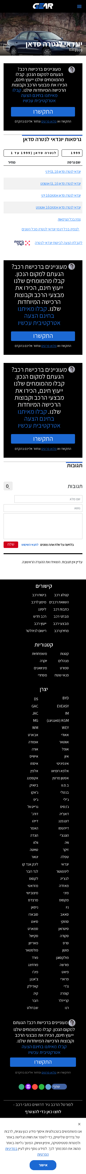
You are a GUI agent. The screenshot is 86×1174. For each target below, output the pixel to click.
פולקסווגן (62, 957)
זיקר (66, 849)
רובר (35, 1000)
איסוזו (34, 763)
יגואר (35, 856)
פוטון (65, 950)
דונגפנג (63, 820)
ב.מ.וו (65, 785)
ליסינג (42, 609)
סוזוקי (65, 921)
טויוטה (34, 849)
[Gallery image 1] (6, 47)
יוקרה (43, 660)
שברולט (32, 1007)
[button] (59, 1086)
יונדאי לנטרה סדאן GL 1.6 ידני (63, 171)
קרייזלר (64, 1000)
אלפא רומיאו (60, 770)
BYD (65, 698)
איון (66, 756)
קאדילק (32, 986)
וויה (67, 842)
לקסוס (33, 878)
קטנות (64, 653)
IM (67, 713)
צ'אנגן (34, 979)
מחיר (12, 162)
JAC (35, 713)
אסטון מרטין (61, 778)
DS (36, 698)
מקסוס (64, 900)
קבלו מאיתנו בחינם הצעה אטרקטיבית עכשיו (35, 95)
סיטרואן (64, 928)
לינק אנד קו (30, 864)
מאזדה (64, 885)
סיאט (34, 921)
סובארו (33, 914)
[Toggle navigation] (79, 6)
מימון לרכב (38, 602)
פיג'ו (35, 971)
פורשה (64, 964)
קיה (35, 993)
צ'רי (66, 986)
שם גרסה (74, 162)
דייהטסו (64, 828)
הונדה (34, 835)
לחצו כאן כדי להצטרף (43, 1111)
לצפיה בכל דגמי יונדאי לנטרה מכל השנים (50, 229)
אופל (65, 749)
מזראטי (33, 885)
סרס (66, 943)
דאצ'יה (64, 813)
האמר (34, 828)
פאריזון (33, 943)
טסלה (65, 856)
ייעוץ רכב (40, 623)
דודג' (35, 813)
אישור (43, 1165)
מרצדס (33, 900)
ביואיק (34, 785)
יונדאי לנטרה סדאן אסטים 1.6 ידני (61, 195)
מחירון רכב (61, 630)
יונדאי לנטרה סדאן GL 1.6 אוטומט (60, 183)
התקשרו (43, 111)
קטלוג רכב (61, 594)
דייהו (35, 820)
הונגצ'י (64, 835)
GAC (35, 706)
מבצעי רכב (61, 623)
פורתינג (33, 964)
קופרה (64, 993)
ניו (67, 907)
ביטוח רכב (39, 594)
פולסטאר (31, 950)
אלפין (34, 770)
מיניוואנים (40, 667)
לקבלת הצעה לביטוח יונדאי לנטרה (58, 242)
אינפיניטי (63, 763)
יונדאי (65, 864)
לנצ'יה (64, 878)
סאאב (64, 914)
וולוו (35, 842)
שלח (11, 544)
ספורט (64, 667)
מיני (66, 892)
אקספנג (32, 778)
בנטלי (64, 792)
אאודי (65, 734)
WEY (65, 727)
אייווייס (34, 756)
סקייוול (33, 935)
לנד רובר (32, 871)
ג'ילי (66, 799)
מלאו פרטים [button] (49, 1072)
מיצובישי (32, 892)
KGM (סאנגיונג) (58, 720)
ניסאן (34, 907)
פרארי (64, 979)
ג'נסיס (64, 806)
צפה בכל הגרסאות (69, 219)
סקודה (64, 935)
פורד (35, 957)
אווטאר (64, 741)
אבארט (33, 734)
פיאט (65, 971)
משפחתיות (39, 653)
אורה (35, 749)
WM (35, 727)
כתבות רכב (61, 609)
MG (35, 720)
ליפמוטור (62, 871)
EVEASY (63, 706)
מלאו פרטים (49, 121)
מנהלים (63, 660)
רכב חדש (39, 616)
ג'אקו (34, 792)
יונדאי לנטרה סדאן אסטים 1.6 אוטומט (58, 207)
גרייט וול (32, 806)
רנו (67, 1007)
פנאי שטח (62, 675)
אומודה (33, 741)
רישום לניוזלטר (36, 630)
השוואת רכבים (59, 602)
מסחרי (42, 675)
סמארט (33, 928)
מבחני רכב (61, 616)
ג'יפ (35, 799)
